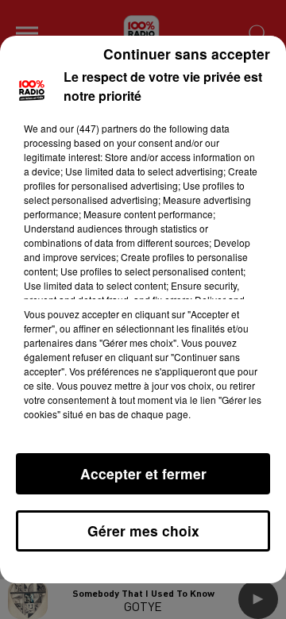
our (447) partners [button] (98, 128)
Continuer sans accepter (186, 53)
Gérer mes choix (143, 530)
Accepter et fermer (143, 473)
